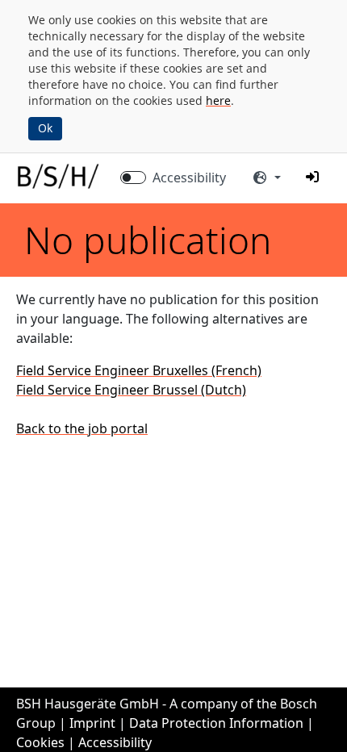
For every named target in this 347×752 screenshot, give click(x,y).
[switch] (133, 177)
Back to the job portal (82, 428)
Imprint (92, 723)
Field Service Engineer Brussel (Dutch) (131, 390)
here (218, 100)
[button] (312, 176)
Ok (45, 128)
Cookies (40, 742)
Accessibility (189, 177)
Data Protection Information (216, 723)
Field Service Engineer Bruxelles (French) (138, 370)
